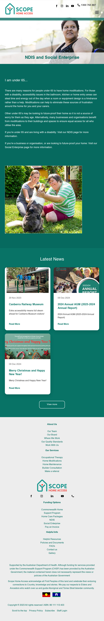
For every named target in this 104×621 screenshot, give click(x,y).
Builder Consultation (52, 468)
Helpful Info (52, 532)
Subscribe (50, 611)
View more (52, 404)
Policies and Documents (52, 543)
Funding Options (52, 503)
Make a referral (52, 471)
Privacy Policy (36, 611)
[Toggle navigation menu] (97, 12)
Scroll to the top (19, 611)
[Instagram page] (62, 6)
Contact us (52, 550)
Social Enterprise (52, 524)
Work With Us (52, 445)
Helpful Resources (52, 539)
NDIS (52, 520)
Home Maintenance (52, 464)
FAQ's (52, 546)
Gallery (52, 553)
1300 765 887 (88, 5)
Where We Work (52, 438)
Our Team (52, 431)
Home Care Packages (52, 517)
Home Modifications (52, 461)
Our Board (52, 435)
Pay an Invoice (52, 527)
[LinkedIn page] (67, 6)
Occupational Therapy (52, 458)
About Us (52, 424)
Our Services (52, 450)
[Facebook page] (56, 6)
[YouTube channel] (72, 6)
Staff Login (62, 611)
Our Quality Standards (52, 442)
